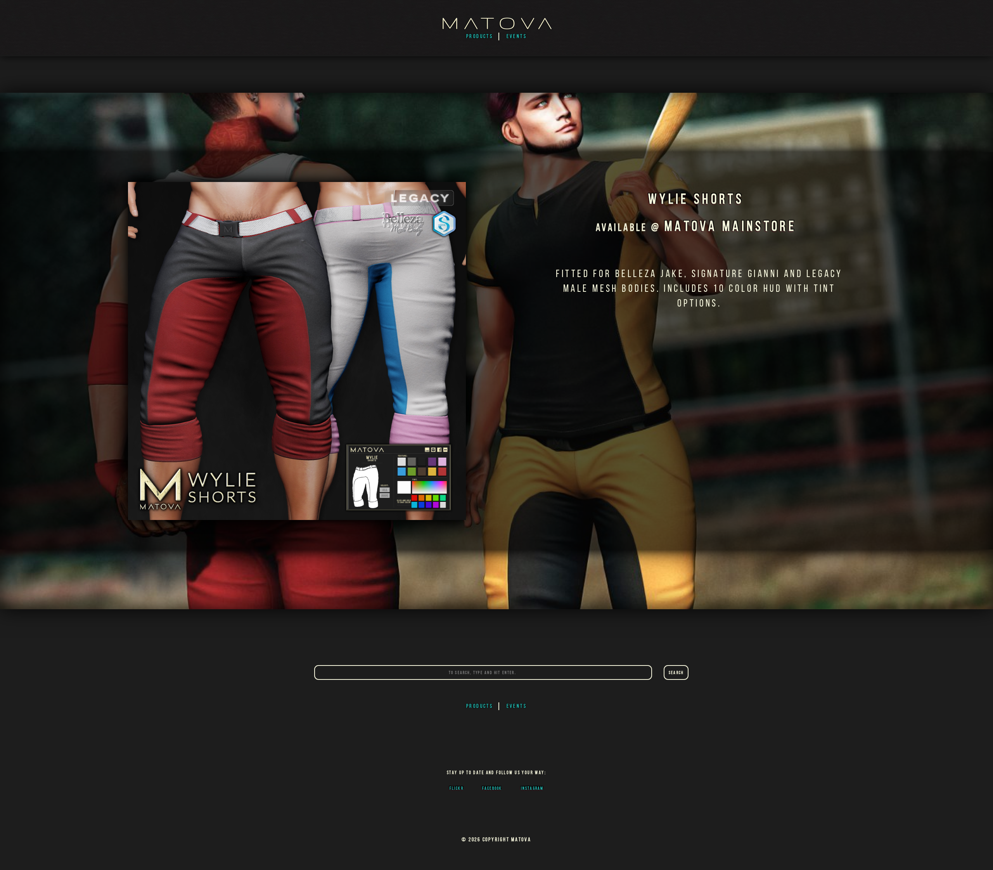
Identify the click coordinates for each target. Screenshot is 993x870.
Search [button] (676, 672)
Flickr (457, 788)
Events (517, 36)
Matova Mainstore (730, 226)
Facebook (492, 788)
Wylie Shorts (696, 198)
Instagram (532, 788)
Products (479, 36)
